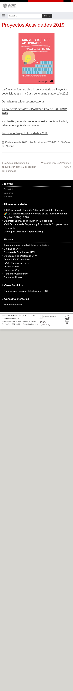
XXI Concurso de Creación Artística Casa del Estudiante (34, 210)
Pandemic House (13, 277)
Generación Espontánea (17, 259)
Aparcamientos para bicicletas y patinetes (26, 245)
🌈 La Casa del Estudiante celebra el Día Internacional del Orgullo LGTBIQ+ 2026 (35, 215)
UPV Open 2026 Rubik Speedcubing (23, 231)
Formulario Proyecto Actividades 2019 (25, 133)
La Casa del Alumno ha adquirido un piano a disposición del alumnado (19, 167)
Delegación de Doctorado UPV (20, 255)
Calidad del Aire (12, 248)
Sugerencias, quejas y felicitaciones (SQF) (26, 291)
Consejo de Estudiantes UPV (19, 252)
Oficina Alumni (11, 266)
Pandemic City (11, 270)
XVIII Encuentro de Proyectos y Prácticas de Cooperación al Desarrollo (36, 226)
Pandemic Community (16, 273)
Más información (13, 304)
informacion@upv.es (30, 324)
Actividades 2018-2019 (46, 142)
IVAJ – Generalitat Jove (16, 263)
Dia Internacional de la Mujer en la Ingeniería (28, 220)
